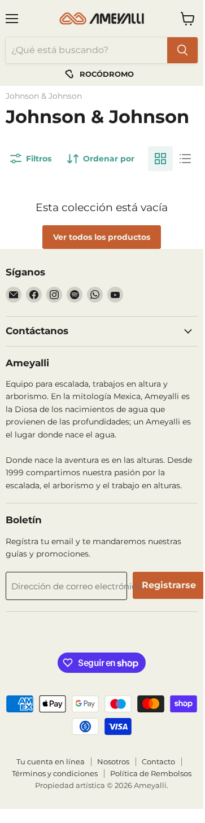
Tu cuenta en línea (50, 761)
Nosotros (113, 761)
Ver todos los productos (101, 237)
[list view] (185, 158)
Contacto (158, 761)
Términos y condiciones (55, 773)
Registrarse (169, 585)
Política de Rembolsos (150, 773)
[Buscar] (182, 50)
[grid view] (160, 158)
